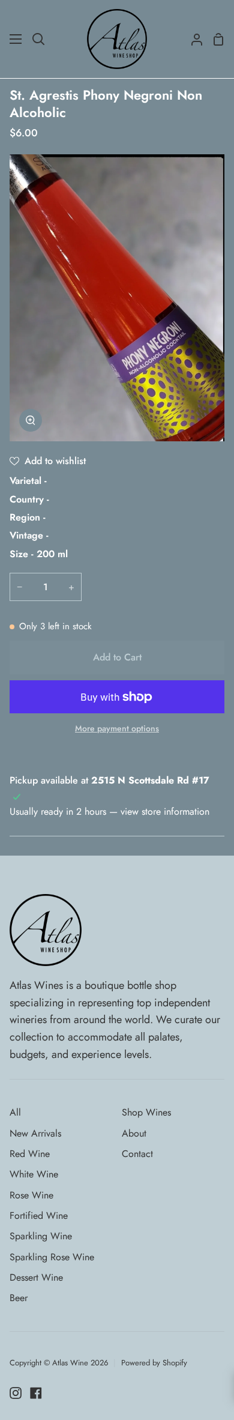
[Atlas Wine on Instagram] (16, 1393)
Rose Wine (31, 1195)
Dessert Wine (36, 1277)
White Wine (34, 1174)
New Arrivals (35, 1133)
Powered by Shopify (154, 1362)
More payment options (117, 728)
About (134, 1133)
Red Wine (30, 1154)
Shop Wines (146, 1112)
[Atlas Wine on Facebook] (36, 1393)
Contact (137, 1154)
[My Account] (192, 39)
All (15, 1112)
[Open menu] (16, 39)
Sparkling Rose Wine (52, 1257)
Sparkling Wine (41, 1236)
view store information (165, 811)
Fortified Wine (39, 1215)
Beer (19, 1298)
